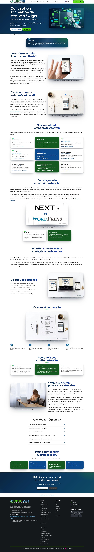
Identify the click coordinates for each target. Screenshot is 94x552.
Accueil (11, 34)
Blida (76, 513)
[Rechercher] (72, 2)
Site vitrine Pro (43, 506)
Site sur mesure (43, 510)
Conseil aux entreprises (45, 518)
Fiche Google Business (45, 521)
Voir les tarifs (27, 29)
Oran (75, 511)
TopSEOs (12, 518)
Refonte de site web (44, 543)
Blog (48, 1)
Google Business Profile (14, 516)
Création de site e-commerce (46, 512)
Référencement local (44, 520)
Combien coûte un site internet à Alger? (37, 424)
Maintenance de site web (45, 533)
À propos (52, 1)
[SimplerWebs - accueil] (17, 1)
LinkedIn (21, 516)
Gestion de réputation (45, 539)
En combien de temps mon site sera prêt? (38, 428)
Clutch (27, 516)
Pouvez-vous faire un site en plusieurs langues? (39, 442)
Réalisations (39, 1)
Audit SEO (42, 529)
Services (33, 1)
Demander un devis (78, 1)
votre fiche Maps (14, 111)
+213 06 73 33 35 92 (76, 504)
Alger (72, 511)
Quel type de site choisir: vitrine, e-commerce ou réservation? (42, 435)
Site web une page (44, 504)
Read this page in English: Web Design (47, 494)
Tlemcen (76, 515)
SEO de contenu (44, 527)
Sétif (79, 513)
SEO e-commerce (44, 531)
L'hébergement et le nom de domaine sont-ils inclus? (40, 439)
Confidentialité (58, 515)
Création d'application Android (46, 535)
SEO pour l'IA (43, 525)
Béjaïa (80, 515)
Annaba (72, 513)
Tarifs (44, 1)
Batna (72, 515)
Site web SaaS (43, 537)
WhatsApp (53, 488)
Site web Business (44, 508)
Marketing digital (44, 516)
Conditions (58, 517)
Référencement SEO (44, 514)
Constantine (80, 511)
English (68, 1)
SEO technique (43, 523)
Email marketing (43, 541)
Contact (56, 1)
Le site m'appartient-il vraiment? (36, 431)
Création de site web (44, 502)
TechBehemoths (32, 516)
